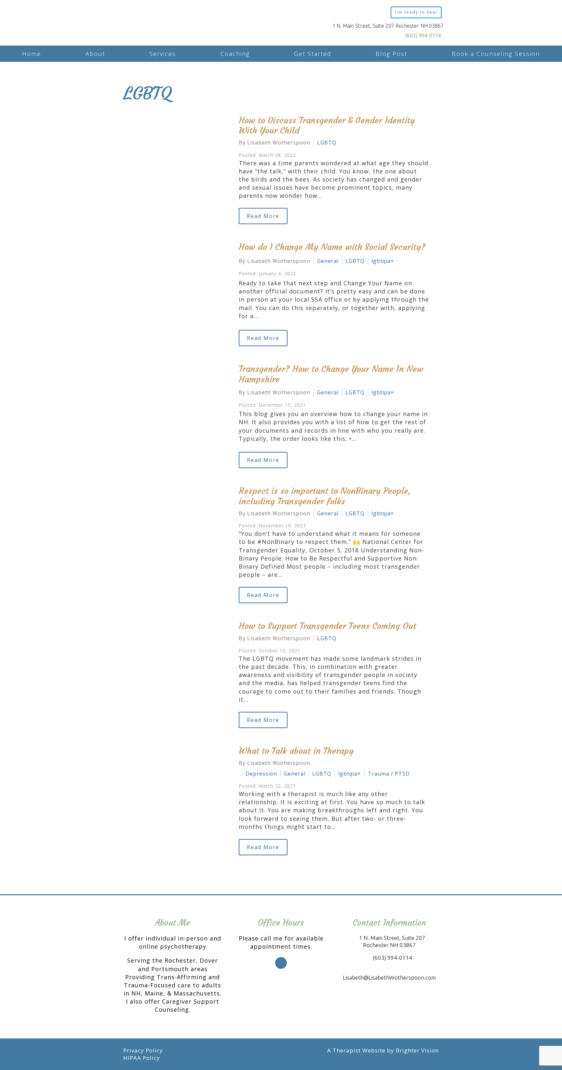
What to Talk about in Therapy (296, 751)
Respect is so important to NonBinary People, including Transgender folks (325, 496)
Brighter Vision (417, 1050)
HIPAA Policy (141, 1058)
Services (162, 54)
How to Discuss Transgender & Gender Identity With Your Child (327, 125)
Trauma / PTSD (389, 773)
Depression (261, 773)
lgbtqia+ (382, 260)
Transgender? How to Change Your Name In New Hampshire (331, 374)
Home (31, 54)
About (95, 54)
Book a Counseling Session (496, 54)
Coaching (235, 54)
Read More (263, 216)
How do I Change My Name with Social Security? (332, 247)
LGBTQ (326, 142)
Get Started (312, 54)
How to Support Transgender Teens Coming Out (327, 626)
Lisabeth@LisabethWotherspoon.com (389, 977)
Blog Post (391, 54)
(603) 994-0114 (423, 35)
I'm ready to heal (416, 12)
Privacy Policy (143, 1050)
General (328, 260)
